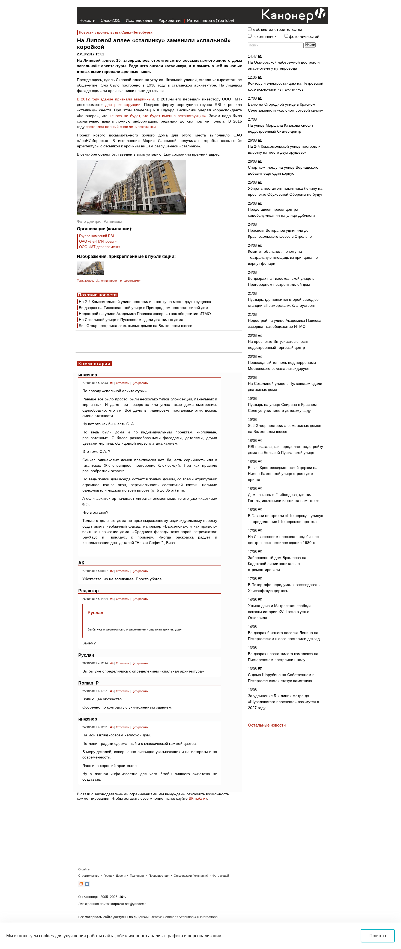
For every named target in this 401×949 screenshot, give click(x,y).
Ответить (122, 383)
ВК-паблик (198, 798)
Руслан (95, 612)
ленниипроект (109, 280)
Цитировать (139, 383)
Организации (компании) (191, 875)
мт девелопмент (131, 280)
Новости (87, 20)
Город (108, 875)
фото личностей (304, 36)
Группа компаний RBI (96, 236)
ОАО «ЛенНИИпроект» (97, 241)
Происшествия (159, 875)
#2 (111, 571)
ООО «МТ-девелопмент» (99, 247)
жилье (89, 280)
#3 (111, 598)
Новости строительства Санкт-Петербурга (115, 32)
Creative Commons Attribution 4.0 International (184, 917)
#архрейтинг (170, 20)
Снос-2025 (110, 20)
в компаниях (265, 36)
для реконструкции (122, 104)
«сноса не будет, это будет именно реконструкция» (157, 116)
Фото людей (221, 875)
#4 (111, 663)
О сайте (83, 869)
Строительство (88, 875)
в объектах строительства (277, 29)
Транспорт (137, 875)
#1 (111, 383)
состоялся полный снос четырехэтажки (121, 126)
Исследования (139, 20)
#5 (111, 691)
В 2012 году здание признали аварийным (115, 99)
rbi (96, 280)
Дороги (120, 875)
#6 (111, 727)
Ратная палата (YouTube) (210, 20)
